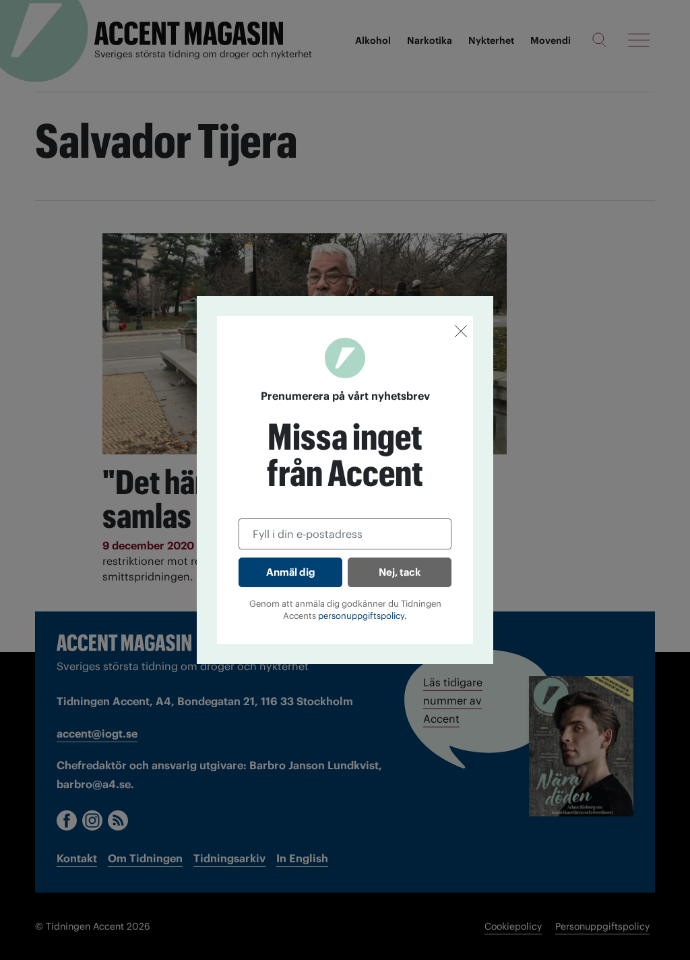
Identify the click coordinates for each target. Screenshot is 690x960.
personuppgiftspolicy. (362, 616)
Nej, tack (399, 572)
